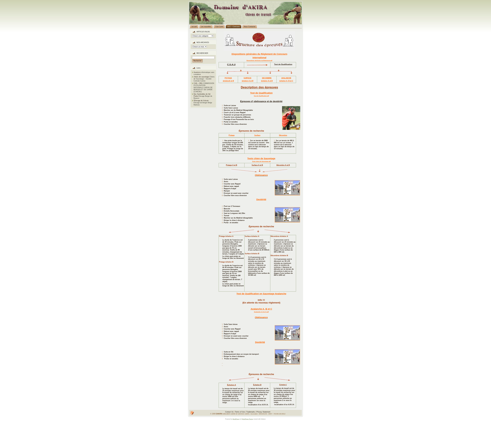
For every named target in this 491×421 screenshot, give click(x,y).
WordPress (236, 419)
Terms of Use (240, 412)
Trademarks (250, 412)
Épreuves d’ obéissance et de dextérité (261, 101)
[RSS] (192, 413)
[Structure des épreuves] (259, 41)
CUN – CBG (198, 83)
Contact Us (229, 412)
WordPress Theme (247, 419)
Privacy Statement (263, 412)
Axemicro (197, 72)
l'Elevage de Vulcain (201, 101)
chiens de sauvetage (201, 77)
